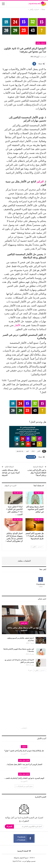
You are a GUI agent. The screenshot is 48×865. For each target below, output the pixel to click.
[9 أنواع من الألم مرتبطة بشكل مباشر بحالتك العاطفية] (24, 619)
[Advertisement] (24, 702)
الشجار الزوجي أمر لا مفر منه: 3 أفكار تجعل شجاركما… (24, 764)
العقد (27, 451)
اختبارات (24, 746)
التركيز (40, 181)
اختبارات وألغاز (40, 43)
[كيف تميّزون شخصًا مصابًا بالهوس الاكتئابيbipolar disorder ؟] (41, 652)
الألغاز (17, 325)
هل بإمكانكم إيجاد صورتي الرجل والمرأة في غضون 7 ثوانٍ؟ (24, 751)
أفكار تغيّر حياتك (39, 493)
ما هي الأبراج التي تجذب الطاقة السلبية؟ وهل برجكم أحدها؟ (36, 472)
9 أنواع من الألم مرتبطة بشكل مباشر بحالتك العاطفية (24, 629)
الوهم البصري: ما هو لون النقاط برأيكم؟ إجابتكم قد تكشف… (24, 778)
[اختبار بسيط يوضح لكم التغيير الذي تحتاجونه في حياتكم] (34, 498)
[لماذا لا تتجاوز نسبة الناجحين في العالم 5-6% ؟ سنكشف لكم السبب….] (13, 498)
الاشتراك (9, 826)
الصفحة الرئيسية (22, 851)
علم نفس (24, 623)
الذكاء (33, 451)
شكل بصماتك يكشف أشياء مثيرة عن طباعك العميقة (11, 472)
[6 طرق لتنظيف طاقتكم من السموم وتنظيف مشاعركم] (41, 641)
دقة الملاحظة (20, 451)
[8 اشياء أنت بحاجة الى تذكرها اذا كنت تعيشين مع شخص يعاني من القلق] (41, 663)
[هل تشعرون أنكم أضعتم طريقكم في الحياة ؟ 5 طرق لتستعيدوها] (34, 524)
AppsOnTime (16, 861)
